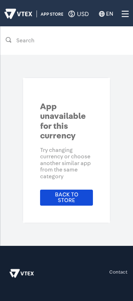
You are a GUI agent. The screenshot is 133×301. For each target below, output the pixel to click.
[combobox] (66, 40)
